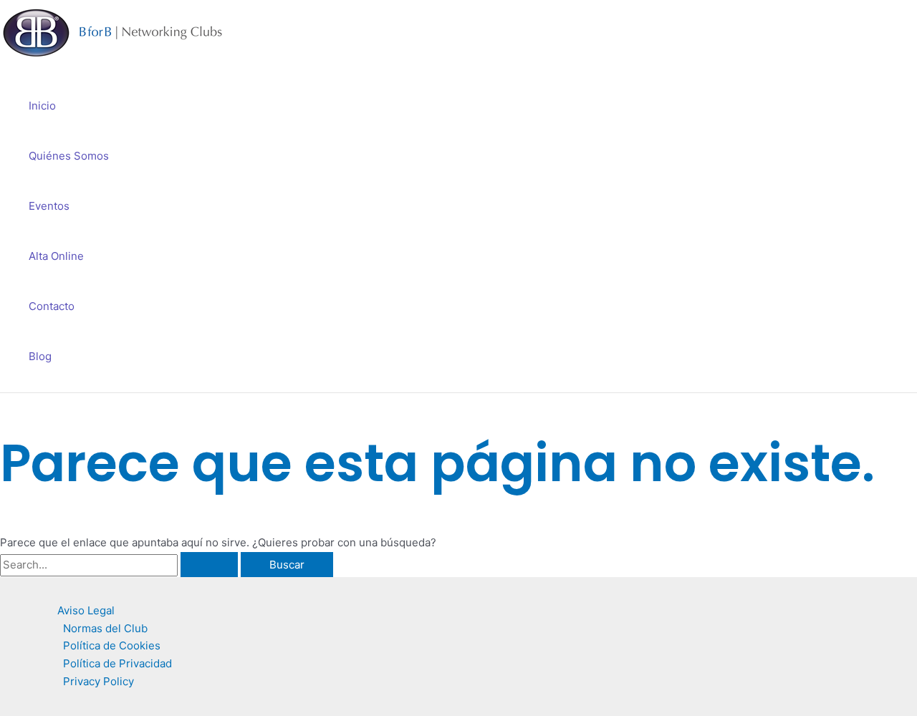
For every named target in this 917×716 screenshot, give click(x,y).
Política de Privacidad (117, 663)
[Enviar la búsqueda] (209, 564)
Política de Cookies (111, 645)
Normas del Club (105, 628)
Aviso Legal (86, 610)
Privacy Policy (98, 681)
